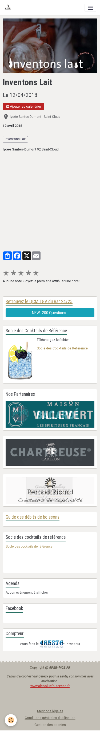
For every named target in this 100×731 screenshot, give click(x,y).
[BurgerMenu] (90, 8)
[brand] (9, 8)
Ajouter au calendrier (25, 106)
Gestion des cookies (50, 725)
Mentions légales (50, 711)
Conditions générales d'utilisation (50, 718)
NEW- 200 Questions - (50, 313)
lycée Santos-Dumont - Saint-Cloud (35, 117)
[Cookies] (11, 720)
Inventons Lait (15, 139)
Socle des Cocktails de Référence (62, 348)
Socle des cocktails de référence (29, 546)
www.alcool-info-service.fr (50, 686)
